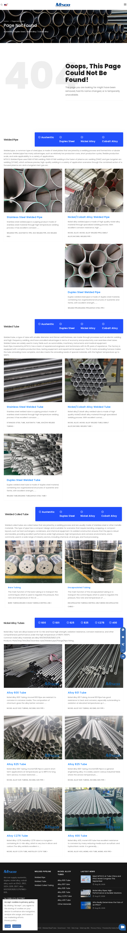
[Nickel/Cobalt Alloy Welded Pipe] (94, 190)
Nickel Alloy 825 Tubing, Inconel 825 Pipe (86, 780)
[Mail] (123, 637)
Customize (16, 926)
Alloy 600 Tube (16, 692)
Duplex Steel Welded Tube (23, 480)
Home (6, 21)
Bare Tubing (14, 587)
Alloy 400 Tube (77, 835)
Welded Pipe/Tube (49, 928)
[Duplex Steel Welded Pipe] (94, 265)
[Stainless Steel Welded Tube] (33, 380)
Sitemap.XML (84, 928)
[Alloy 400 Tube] (94, 809)
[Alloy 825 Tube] (94, 737)
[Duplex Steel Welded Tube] (33, 454)
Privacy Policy (96, 928)
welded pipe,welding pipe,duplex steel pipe (86, 308)
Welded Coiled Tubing (44, 885)
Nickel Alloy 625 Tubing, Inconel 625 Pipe (25, 780)
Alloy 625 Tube (16, 764)
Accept (7, 926)
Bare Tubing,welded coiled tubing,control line (29, 603)
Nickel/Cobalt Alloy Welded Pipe (89, 217)
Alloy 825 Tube (77, 764)
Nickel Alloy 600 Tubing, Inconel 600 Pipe (25, 708)
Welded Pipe (40, 877)
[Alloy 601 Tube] (94, 666)
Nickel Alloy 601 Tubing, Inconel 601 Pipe (86, 708)
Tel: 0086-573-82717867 (14, 898)
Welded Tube (40, 881)
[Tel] (123, 644)
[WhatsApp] (123, 630)
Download (61, 928)
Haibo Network (116, 928)
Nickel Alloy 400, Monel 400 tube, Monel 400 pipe (89, 851)
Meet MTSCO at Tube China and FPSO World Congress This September (107, 878)
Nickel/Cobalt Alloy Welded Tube (89, 407)
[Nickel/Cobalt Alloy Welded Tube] (94, 380)
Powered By (107, 928)
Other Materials (64, 904)
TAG (68, 928)
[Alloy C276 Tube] (33, 809)
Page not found (18, 21)
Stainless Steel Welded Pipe (24, 217)
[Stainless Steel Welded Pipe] (33, 190)
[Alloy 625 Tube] (33, 737)
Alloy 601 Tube (77, 692)
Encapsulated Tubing (79, 587)
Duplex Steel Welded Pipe (84, 292)
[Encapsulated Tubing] (93, 561)
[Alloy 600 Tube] (33, 666)
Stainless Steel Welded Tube (25, 407)
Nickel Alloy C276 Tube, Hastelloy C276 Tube (27, 851)
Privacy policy (10, 920)
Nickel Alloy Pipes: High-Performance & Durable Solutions (107, 891)
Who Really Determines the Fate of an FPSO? (108, 903)
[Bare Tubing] (33, 561)
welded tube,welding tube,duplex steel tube (26, 496)
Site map (75, 928)
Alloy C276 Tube (17, 835)
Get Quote (122, 927)
